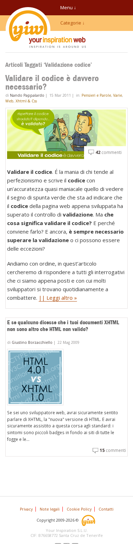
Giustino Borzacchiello (32, 342)
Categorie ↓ (72, 23)
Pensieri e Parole (96, 95)
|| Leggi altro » (58, 297)
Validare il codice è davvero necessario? (52, 82)
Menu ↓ (68, 7)
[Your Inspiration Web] (89, 519)
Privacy (26, 509)
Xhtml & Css (26, 100)
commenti (108, 152)
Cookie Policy (79, 509)
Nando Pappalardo (27, 95)
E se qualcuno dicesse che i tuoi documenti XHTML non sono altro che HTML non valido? (63, 325)
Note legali (50, 509)
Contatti (106, 509)
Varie (117, 95)
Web (9, 100)
